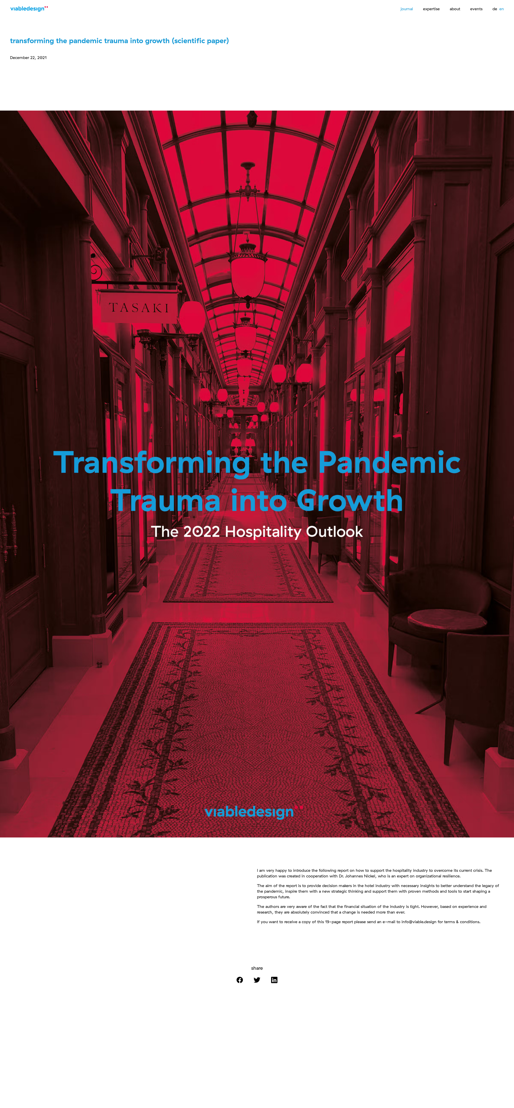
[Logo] (30, 10)
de (495, 8)
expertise (431, 8)
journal (407, 8)
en (501, 8)
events (476, 8)
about (455, 8)
